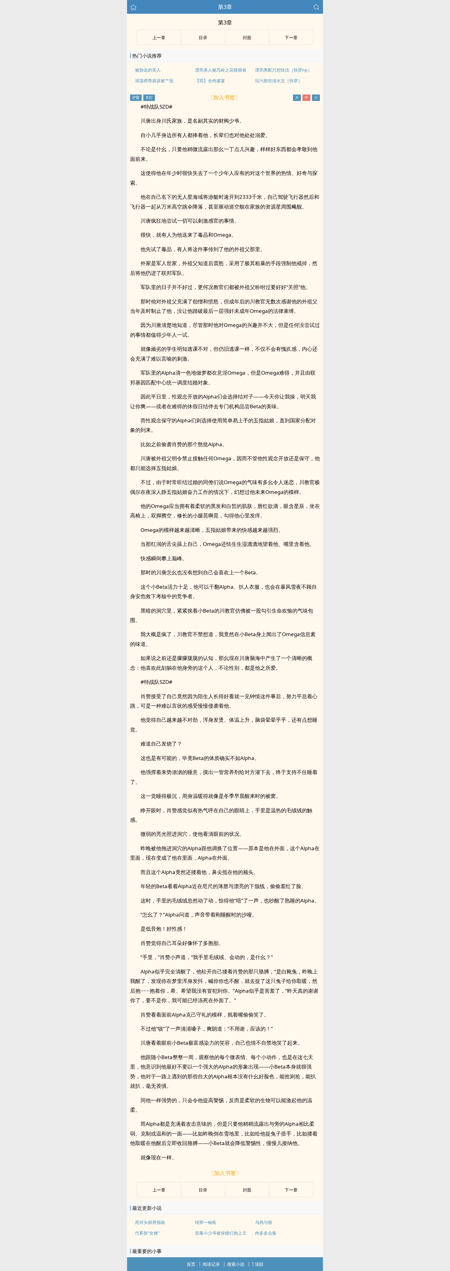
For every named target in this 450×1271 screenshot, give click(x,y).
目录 (203, 37)
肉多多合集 (265, 1233)
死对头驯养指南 (150, 1222)
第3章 (225, 6)
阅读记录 (211, 1264)
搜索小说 (235, 1264)
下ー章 (291, 37)
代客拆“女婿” (147, 1233)
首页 (191, 1264)
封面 (247, 37)
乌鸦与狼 (263, 1222)
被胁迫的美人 (148, 70)
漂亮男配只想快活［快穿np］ (283, 70)
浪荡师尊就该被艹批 (154, 80)
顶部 (259, 1264)
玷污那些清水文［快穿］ (278, 80)
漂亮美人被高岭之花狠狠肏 (220, 70)
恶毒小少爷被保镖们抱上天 (220, 1233)
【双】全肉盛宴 (210, 80)
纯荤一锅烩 (205, 1222)
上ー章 (158, 37)
